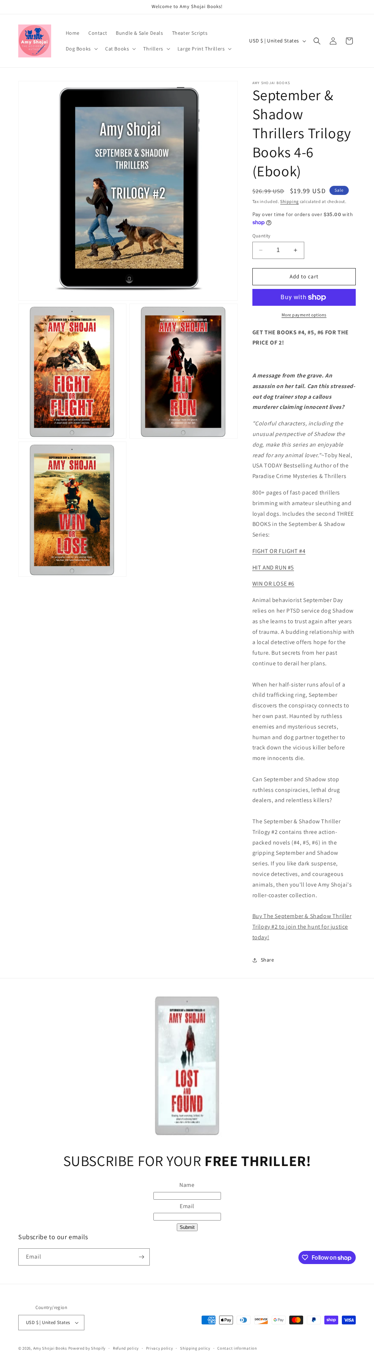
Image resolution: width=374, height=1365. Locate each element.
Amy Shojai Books (50, 1348)
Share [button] (267, 959)
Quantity (261, 236)
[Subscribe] (141, 1257)
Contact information (237, 1348)
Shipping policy (195, 1348)
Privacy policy (159, 1348)
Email (187, 1206)
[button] (81, 48)
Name (186, 1185)
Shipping (289, 201)
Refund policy (126, 1348)
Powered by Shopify (87, 1348)
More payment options (304, 314)
